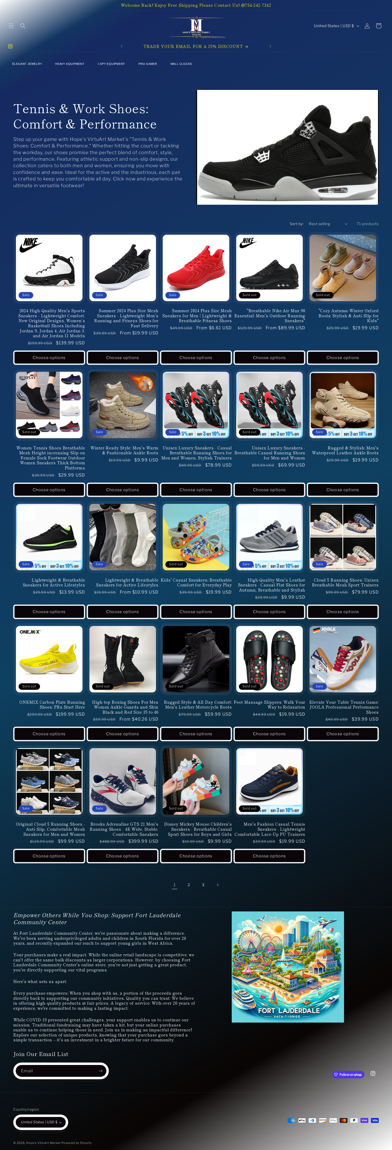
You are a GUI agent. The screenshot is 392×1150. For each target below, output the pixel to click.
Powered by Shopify (76, 1142)
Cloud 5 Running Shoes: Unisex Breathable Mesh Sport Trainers (345, 582)
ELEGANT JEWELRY (27, 63)
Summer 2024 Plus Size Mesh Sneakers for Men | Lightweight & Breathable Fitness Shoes (197, 315)
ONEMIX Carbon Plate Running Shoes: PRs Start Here (52, 705)
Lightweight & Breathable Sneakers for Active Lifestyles (54, 582)
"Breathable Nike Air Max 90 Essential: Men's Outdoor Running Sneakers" (269, 315)
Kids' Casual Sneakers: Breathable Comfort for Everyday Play (196, 582)
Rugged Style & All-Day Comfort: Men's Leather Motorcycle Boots (198, 705)
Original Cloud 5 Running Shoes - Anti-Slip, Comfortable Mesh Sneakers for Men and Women (50, 829)
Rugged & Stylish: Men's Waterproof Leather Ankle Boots (345, 450)
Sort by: (297, 223)
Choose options (49, 357)
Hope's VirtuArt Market (43, 1142)
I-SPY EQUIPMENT (111, 63)
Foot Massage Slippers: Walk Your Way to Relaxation (269, 705)
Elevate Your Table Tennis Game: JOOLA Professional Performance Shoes (344, 707)
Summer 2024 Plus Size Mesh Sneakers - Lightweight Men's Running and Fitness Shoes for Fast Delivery (126, 318)
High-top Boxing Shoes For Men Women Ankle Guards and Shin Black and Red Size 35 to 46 (125, 707)
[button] (11, 26)
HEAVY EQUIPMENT (70, 63)
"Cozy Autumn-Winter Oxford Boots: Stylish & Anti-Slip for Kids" (348, 315)
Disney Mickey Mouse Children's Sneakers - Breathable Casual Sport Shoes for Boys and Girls (198, 829)
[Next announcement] (270, 46)
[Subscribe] (100, 1071)
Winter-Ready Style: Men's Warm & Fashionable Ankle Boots (124, 450)
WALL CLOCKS (181, 63)
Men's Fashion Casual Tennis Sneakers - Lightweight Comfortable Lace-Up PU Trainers (270, 829)
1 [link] (175, 884)
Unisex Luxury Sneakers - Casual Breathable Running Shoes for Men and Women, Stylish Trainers (196, 452)
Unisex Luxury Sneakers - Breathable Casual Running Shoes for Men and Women (269, 452)
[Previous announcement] (121, 46)
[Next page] (217, 885)
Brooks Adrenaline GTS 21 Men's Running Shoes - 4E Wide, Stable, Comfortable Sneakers (124, 829)
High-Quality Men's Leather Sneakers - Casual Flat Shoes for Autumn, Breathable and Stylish (271, 585)
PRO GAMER (147, 63)
